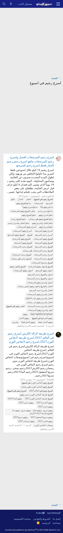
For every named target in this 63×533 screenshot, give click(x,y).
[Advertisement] (31, 41)
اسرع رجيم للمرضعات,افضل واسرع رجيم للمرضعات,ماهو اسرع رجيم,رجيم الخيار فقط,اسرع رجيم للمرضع (30, 161)
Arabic (39, 512)
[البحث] (4, 4)
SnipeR (50, 379)
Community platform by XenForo (33, 529)
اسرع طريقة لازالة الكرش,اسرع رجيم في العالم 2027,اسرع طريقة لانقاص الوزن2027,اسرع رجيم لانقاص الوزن (31, 337)
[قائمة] (58, 4)
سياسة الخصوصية (22, 518)
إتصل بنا (57, 518)
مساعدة (57, 522)
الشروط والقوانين (41, 518)
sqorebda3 (52, 512)
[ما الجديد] (11, 4)
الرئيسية (46, 522)
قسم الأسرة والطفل (26, 325)
